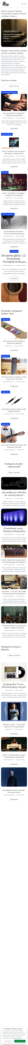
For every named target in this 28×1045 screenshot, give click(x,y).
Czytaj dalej (14, 278)
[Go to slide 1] (21, 44)
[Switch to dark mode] (22, 3)
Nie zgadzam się (8, 1041)
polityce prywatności (16, 1038)
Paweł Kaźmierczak (9, 236)
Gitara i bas (14, 251)
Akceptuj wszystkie (20, 1041)
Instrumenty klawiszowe (11, 31)
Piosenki (4, 172)
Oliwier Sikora (8, 198)
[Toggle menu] (25, 3)
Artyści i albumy (7, 134)
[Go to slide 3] (24, 44)
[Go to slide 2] (23, 44)
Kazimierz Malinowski (8, 41)
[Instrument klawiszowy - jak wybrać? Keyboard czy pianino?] (14, 33)
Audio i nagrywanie (7, 214)
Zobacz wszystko (14, 86)
